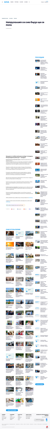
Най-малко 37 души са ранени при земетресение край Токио (44, 94)
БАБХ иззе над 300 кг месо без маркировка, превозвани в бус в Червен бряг (29, 404)
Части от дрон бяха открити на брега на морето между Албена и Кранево (19, 271)
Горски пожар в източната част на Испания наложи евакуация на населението (43, 310)
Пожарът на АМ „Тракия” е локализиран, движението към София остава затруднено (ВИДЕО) (9, 295)
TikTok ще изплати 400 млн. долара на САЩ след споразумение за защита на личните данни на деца (44, 322)
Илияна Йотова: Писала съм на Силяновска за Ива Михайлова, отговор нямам (19, 307)
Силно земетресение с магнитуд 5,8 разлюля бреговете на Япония (44, 158)
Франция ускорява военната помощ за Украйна (43, 227)
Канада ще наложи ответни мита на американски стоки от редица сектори (43, 164)
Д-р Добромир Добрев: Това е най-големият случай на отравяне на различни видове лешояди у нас (10, 370)
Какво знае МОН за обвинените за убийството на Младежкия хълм (28, 327)
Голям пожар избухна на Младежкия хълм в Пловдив (19, 248)
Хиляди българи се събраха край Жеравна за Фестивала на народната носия (9, 383)
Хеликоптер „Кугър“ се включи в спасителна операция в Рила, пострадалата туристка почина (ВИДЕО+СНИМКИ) (29, 272)
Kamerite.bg (8, 201)
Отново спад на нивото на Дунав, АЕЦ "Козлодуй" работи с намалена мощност (29, 337)
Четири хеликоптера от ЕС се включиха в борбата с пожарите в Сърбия (44, 242)
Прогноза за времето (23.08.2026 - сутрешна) (19, 237)
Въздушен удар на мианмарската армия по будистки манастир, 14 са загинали (43, 276)
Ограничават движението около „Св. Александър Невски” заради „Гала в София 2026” (9, 260)
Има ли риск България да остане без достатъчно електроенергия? (19, 393)
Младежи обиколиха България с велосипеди (29, 316)
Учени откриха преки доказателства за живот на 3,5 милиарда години (44, 111)
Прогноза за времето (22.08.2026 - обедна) (29, 293)
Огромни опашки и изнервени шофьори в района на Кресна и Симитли (19, 317)
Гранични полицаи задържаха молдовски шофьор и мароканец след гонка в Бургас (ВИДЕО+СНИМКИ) (29, 284)
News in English (28, 418)
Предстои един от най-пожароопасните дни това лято (10, 248)
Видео (3, 419)
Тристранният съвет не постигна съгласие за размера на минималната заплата (19, 405)
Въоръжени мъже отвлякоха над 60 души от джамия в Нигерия (43, 132)
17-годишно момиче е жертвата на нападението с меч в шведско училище (44, 303)
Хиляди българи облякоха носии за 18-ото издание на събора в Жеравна (19, 348)
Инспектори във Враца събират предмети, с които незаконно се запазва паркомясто (44, 62)
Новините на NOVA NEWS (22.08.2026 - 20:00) (43, 170)
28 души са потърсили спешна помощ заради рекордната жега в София (10, 404)
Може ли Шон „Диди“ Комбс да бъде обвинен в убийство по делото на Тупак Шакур (43, 125)
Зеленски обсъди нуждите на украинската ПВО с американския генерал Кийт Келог (43, 118)
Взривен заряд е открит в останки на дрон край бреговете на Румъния (44, 209)
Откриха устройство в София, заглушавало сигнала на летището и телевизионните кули (29, 394)
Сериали (19, 418)
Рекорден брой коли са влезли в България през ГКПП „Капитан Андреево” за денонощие (10, 349)
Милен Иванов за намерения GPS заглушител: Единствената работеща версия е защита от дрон (28, 349)
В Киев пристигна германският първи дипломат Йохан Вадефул (9, 317)
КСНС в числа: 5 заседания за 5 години (10, 283)
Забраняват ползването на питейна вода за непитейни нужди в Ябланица (19, 284)
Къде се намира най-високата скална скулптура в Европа (44, 316)
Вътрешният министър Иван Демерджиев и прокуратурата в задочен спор (19, 383)
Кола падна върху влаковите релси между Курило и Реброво (9, 271)
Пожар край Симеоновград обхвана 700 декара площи (19, 260)
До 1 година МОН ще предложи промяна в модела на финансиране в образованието (9, 338)
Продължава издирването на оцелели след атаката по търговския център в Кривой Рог (44, 202)
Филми (19, 419)
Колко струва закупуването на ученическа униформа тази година (19, 337)
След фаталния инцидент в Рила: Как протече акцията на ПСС (29, 237)
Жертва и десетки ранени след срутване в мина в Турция (43, 152)
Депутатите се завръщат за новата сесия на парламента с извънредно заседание (29, 370)
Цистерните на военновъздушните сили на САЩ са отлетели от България (28, 307)
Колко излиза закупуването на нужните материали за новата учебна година (29, 383)
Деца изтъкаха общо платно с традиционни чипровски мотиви (19, 327)
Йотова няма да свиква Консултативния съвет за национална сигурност (19, 295)
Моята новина (4, 418)
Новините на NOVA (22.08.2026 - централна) (43, 181)
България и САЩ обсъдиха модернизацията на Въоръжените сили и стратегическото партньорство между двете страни (20, 371)
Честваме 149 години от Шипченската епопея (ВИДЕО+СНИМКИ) (9, 306)
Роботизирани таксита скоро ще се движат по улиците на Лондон (43, 68)
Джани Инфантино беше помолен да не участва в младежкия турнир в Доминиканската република (44, 249)
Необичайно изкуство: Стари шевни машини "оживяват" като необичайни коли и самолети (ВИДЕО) (10, 238)
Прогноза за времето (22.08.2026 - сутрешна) (10, 359)
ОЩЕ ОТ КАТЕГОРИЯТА (12, 410)
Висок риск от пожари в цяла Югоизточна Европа (43, 297)
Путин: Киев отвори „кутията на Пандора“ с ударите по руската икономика (44, 145)
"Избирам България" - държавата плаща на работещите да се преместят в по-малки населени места (29, 260)
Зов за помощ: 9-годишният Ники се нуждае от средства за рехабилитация (10, 327)
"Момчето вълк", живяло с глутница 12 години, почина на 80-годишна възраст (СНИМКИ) (44, 330)
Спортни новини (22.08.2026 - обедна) (44, 341)
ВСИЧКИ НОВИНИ (39, 384)
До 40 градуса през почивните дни (19, 359)
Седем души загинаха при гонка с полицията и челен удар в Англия (44, 176)
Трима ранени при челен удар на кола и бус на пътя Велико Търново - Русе (29, 360)
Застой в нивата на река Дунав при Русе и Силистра (10, 393)
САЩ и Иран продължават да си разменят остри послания (43, 378)
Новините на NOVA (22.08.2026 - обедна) (44, 345)
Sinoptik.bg (30, 197)
